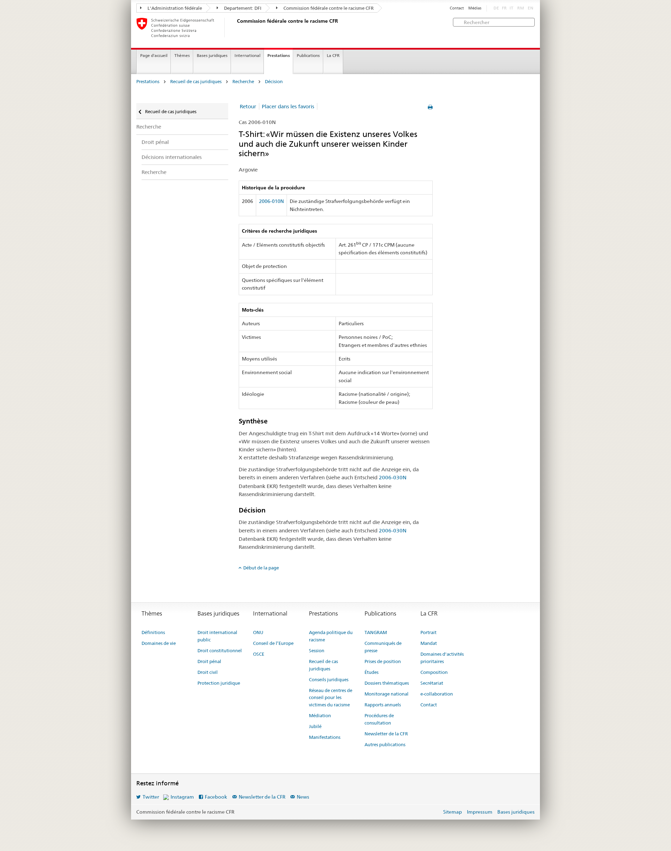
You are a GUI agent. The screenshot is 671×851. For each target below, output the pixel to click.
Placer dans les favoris (288, 106)
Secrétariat (431, 683)
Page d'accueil (153, 55)
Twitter (151, 797)
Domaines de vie (159, 643)
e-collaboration (436, 694)
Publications (308, 55)
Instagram (182, 797)
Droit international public (217, 636)
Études (371, 672)
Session (316, 650)
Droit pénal (155, 142)
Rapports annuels (383, 704)
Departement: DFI (242, 8)
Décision (274, 81)
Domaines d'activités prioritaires (442, 657)
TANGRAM (376, 632)
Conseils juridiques (328, 679)
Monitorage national (387, 694)
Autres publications (385, 744)
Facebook (216, 797)
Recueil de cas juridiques (196, 81)
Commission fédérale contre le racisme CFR (328, 8)
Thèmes (182, 55)
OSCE (258, 654)
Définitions (153, 632)
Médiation (320, 715)
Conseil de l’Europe (273, 643)
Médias (474, 8)
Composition (434, 672)
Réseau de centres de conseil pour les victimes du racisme (330, 698)
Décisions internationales (172, 157)
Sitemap (452, 812)
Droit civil (207, 672)
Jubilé (315, 726)
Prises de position (383, 661)
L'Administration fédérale (174, 8)
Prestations (278, 55)
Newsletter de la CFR (386, 733)
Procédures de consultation (379, 719)
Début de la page (261, 567)
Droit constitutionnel (219, 650)
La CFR (333, 55)
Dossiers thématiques (387, 683)
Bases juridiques (212, 55)
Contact (457, 8)
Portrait (428, 632)
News (303, 797)
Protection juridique (218, 683)
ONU (258, 632)
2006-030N (392, 477)
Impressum (479, 812)
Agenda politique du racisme (331, 636)
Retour (248, 106)
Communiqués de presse (383, 646)
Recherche (243, 81)
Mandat (428, 643)
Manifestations (324, 737)
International (247, 55)
